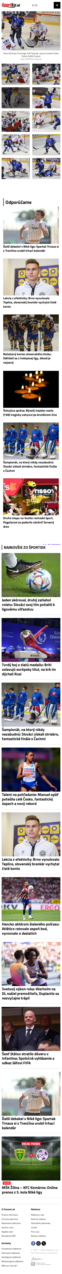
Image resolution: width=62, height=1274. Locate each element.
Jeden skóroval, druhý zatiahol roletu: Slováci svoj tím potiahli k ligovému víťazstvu (28, 604)
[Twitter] (43, 1243)
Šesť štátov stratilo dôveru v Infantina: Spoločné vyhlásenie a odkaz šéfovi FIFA (28, 1058)
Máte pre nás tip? (9, 1265)
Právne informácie (10, 1214)
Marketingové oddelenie (12, 1261)
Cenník (34, 1227)
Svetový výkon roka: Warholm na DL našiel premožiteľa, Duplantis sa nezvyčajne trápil (30, 993)
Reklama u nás (37, 1214)
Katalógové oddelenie (11, 1257)
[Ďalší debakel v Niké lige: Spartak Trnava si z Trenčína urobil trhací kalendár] (31, 1094)
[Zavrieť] (57, 5)
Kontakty (6, 1243)
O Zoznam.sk (8, 1209)
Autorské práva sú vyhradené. (44, 1252)
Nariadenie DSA (9, 1235)
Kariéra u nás (7, 1227)
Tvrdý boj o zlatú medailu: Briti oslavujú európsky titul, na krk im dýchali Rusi (29, 669)
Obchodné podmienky (40, 1223)
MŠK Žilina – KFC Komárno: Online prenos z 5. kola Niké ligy (30, 1189)
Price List (35, 1231)
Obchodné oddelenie (11, 1253)
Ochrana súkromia (10, 1219)
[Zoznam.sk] (36, 1259)
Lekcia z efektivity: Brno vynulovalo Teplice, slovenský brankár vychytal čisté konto (30, 864)
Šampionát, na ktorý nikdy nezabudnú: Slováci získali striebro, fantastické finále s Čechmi (30, 734)
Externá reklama (38, 1219)
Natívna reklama (38, 1235)
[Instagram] (38, 1243)
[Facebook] (33, 1243)
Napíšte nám (7, 1231)
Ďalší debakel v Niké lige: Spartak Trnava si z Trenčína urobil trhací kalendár (28, 1123)
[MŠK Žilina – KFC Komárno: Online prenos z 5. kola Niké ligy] (31, 1158)
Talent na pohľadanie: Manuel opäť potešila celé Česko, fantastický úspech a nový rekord (30, 799)
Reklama (35, 1209)
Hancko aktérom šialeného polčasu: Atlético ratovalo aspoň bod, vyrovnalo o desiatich (30, 928)
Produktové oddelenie (11, 1248)
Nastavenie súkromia (11, 1223)
